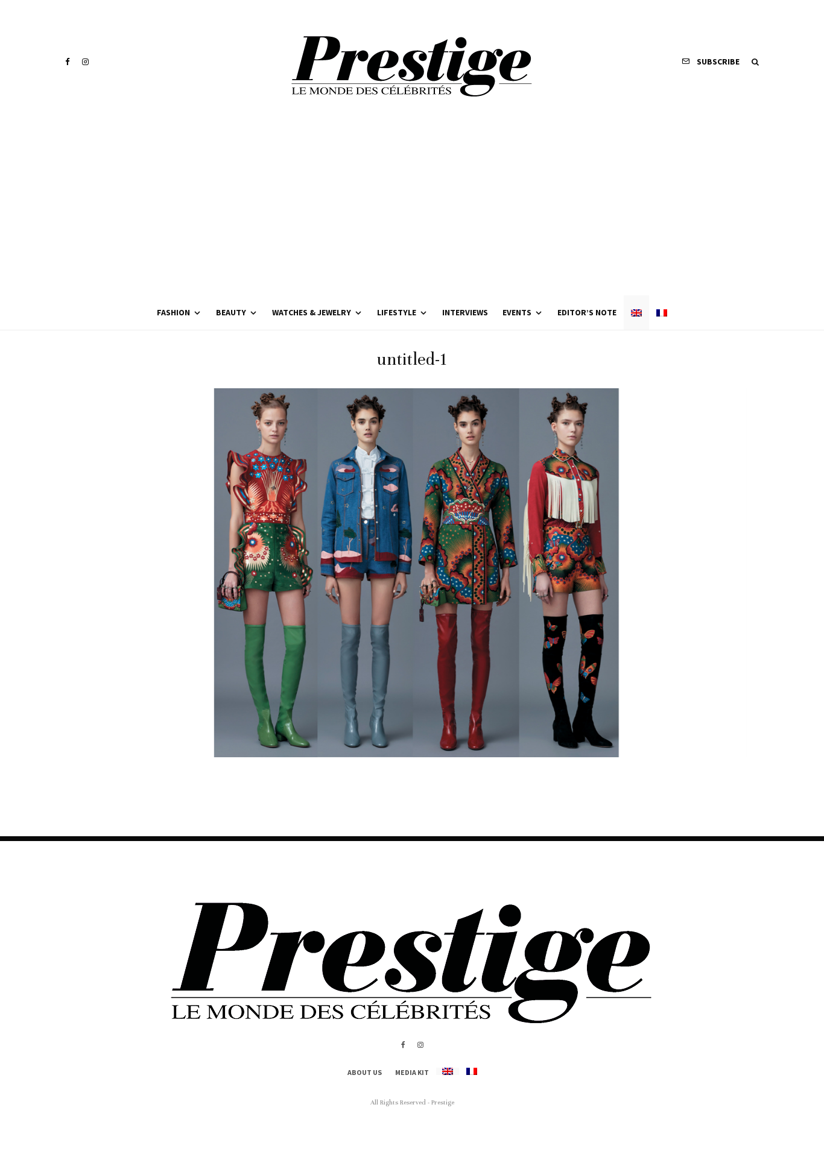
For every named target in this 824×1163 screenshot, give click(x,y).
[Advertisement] (412, 205)
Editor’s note (586, 312)
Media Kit (412, 1072)
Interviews (465, 312)
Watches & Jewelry (311, 312)
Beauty (231, 312)
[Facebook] (67, 62)
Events (516, 312)
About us (364, 1072)
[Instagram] (85, 62)
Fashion (173, 312)
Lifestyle (396, 312)
